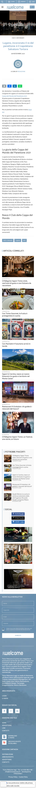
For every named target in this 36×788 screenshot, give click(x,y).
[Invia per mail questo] (4, 86)
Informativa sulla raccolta (10, 786)
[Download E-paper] (5, 737)
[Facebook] (14, 513)
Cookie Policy (23, 777)
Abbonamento (7, 757)
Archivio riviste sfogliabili (14, 742)
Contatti (5, 730)
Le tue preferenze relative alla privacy (20, 783)
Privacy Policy (12, 777)
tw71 (24, 240)
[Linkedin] (14, 521)
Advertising (7, 725)
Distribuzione (7, 754)
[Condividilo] (9, 86)
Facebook (17, 514)
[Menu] (2, 7)
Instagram (17, 518)
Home (4, 723)
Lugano (17, 240)
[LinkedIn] (17, 711)
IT (31, 7)
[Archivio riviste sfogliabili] (5, 742)
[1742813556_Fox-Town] (18, 563)
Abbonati (23, 1)
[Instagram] (14, 517)
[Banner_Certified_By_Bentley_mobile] (18, 589)
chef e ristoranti (7, 240)
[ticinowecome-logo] (15, 7)
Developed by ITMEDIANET (22, 772)
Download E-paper (12, 737)
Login (4, 696)
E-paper (12, 2)
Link (3, 728)
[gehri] (18, 541)
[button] (2, 1)
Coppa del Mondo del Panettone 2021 (14, 96)
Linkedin (17, 522)
